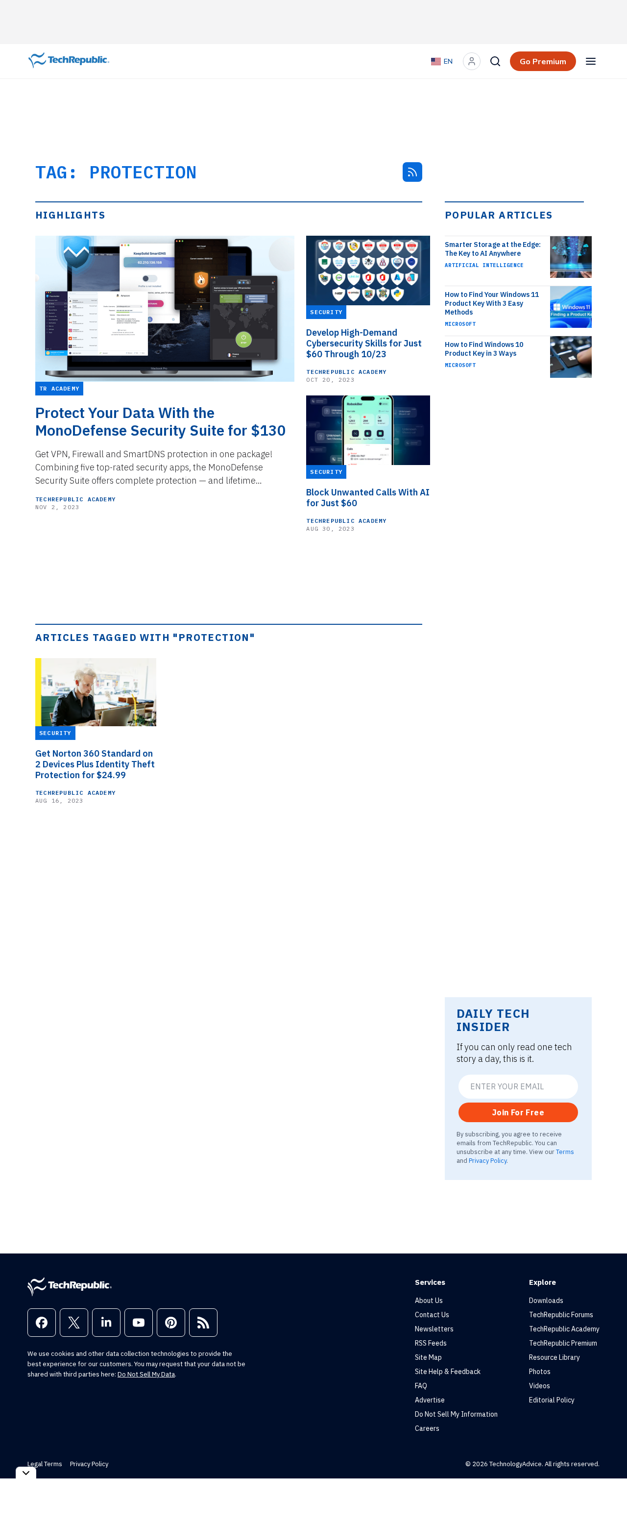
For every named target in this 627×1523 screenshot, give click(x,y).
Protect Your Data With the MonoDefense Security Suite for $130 (160, 421)
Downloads (546, 1300)
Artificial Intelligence (484, 265)
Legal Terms (44, 1464)
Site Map (428, 1357)
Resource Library (554, 1357)
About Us (429, 1300)
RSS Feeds (431, 1343)
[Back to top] (607, 1493)
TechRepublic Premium (563, 1343)
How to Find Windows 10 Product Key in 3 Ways (484, 349)
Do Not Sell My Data (146, 1374)
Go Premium (543, 61)
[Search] (495, 61)
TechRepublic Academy (75, 499)
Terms (565, 1151)
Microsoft (460, 323)
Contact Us (432, 1314)
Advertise (430, 1400)
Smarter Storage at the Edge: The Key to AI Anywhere (493, 249)
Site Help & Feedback (448, 1371)
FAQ (421, 1385)
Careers (427, 1428)
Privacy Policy (487, 1160)
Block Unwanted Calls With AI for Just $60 (368, 498)
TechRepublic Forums (561, 1314)
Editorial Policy (552, 1400)
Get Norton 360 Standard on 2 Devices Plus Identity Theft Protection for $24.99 (95, 764)
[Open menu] (591, 61)
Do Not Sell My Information (456, 1414)
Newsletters (434, 1329)
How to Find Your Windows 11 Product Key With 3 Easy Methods (492, 303)
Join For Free (518, 1112)
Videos (539, 1385)
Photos (540, 1371)
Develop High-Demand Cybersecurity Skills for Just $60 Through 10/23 (364, 343)
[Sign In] (472, 61)
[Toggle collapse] (26, 1473)
